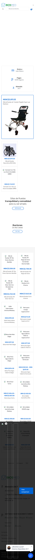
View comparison (25, 491)
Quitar (6, 423)
